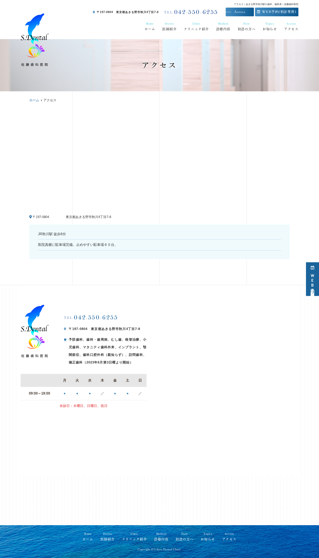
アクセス (291, 26)
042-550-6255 (91, 318)
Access (239, 12)
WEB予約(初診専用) (279, 12)
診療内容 (223, 26)
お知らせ (270, 26)
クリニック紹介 (196, 26)
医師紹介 (169, 26)
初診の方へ (247, 26)
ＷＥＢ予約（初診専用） (312, 282)
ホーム (150, 26)
